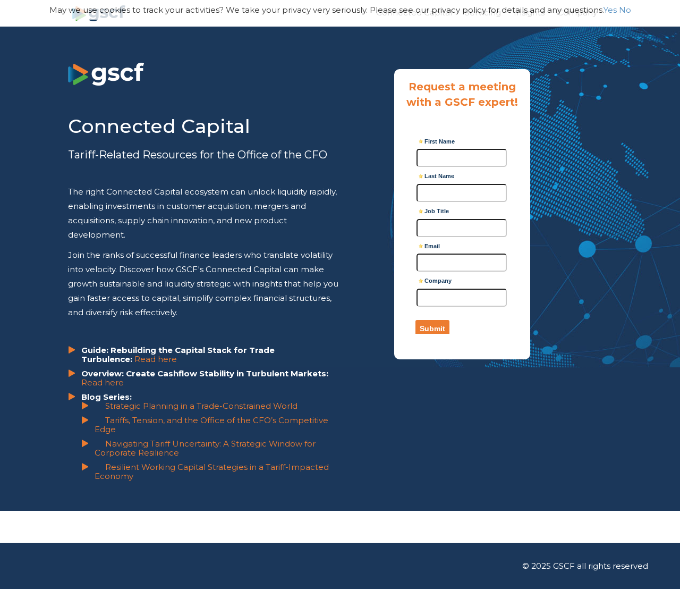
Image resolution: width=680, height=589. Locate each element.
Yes (610, 10)
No (625, 10)
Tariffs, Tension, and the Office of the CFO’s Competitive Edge (211, 424)
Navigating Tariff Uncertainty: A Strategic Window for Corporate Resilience (205, 448)
